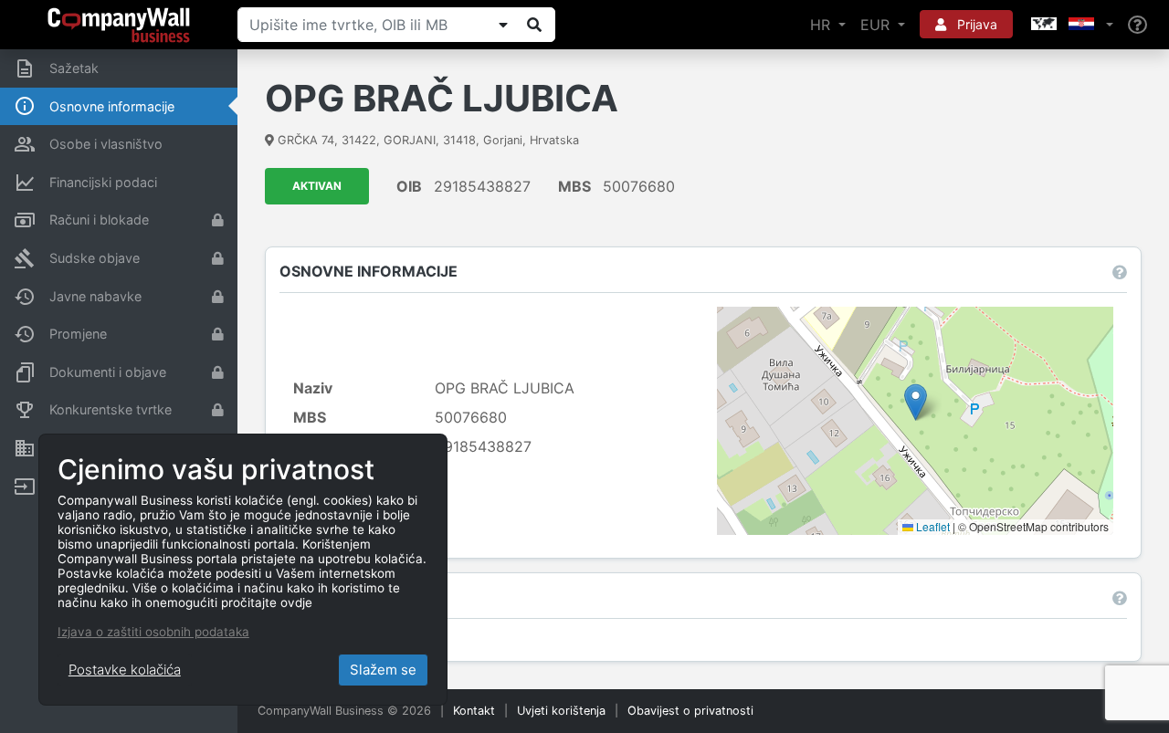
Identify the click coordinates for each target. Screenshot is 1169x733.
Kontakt (474, 710)
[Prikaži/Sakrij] (503, 24)
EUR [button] (877, 25)
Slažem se (383, 669)
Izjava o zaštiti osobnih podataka (153, 631)
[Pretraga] (534, 24)
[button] (1070, 24)
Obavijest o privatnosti (690, 710)
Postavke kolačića (124, 669)
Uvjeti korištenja (561, 710)
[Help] (1137, 25)
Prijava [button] (975, 24)
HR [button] (822, 25)
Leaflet (931, 526)
